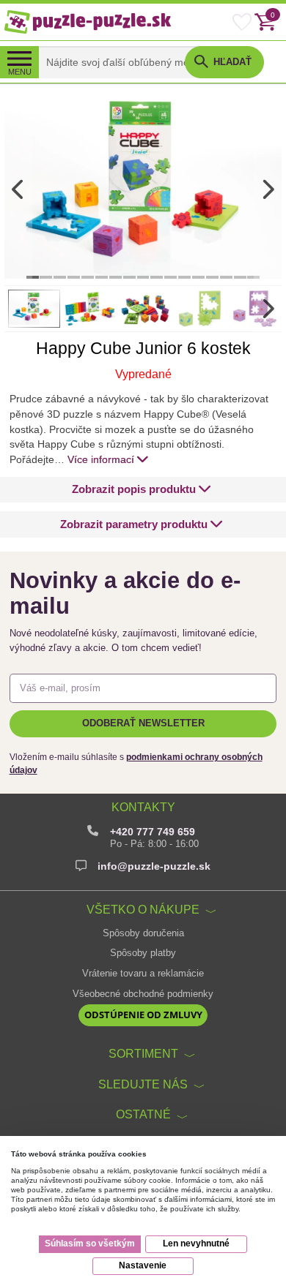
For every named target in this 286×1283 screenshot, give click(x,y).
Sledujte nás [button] (143, 1084)
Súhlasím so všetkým (90, 1243)
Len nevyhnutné (196, 1243)
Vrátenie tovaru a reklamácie (143, 973)
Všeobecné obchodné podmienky (143, 994)
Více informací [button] (100, 459)
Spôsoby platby (143, 953)
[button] (141, 489)
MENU (20, 71)
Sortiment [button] (143, 1053)
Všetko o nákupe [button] (143, 909)
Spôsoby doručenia (143, 933)
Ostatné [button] (143, 1114)
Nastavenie (142, 1265)
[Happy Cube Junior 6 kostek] (142, 189)
